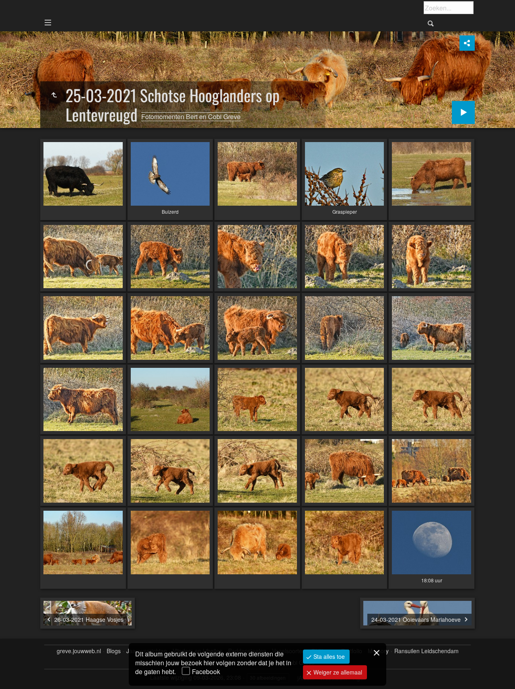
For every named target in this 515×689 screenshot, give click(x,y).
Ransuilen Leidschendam (426, 651)
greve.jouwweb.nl (79, 651)
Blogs (114, 651)
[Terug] (54, 95)
